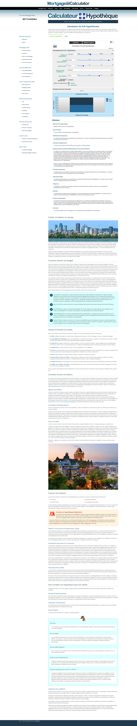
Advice (81, 8)
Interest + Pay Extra (27, 127)
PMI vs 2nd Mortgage (27, 56)
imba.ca (87, 523)
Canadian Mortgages (27, 149)
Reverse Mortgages (26, 130)
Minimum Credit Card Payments (30, 138)
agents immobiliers (70, 401)
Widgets (96, 8)
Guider (66, 36)
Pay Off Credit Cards (27, 141)
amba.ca (76, 523)
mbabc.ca (56, 523)
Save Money (75, 8)
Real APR (24, 53)
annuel (72, 83)
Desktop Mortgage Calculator (29, 152)
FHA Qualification (26, 76)
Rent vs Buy (25, 93)
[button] (83, 50)
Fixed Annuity (25, 104)
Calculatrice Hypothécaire (55, 36)
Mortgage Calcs (42, 8)
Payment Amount (26, 50)
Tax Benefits (25, 116)
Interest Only (25, 124)
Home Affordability (26, 70)
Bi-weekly (24, 110)
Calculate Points (26, 90)
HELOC (23, 42)
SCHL (91, 251)
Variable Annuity (26, 107)
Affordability (67, 8)
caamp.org (93, 520)
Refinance (50, 8)
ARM (61, 8)
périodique (74, 85)
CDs (23, 101)
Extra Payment (25, 113)
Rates (56, 8)
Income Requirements (27, 73)
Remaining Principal (27, 59)
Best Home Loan (26, 84)
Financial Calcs (88, 8)
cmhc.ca (96, 540)
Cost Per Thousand (26, 62)
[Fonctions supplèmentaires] (111, 42)
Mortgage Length (26, 87)
